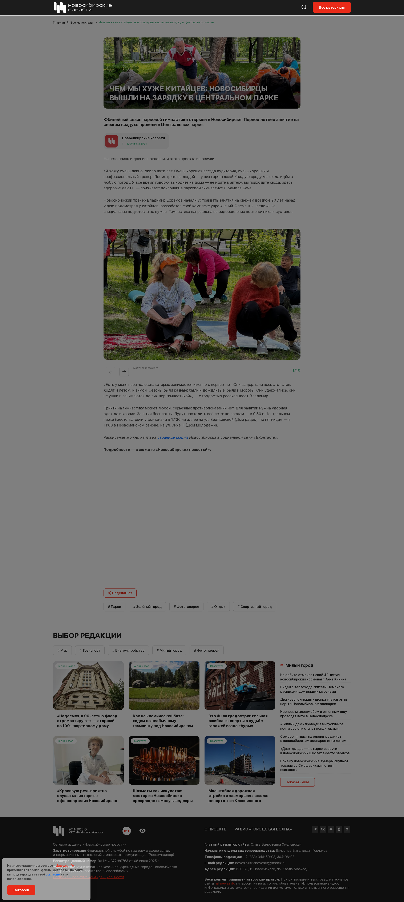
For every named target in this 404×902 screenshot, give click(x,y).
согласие (53, 874)
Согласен (21, 890)
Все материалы (332, 7)
